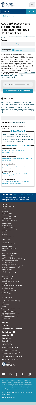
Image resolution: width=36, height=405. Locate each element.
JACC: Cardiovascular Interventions (10, 313)
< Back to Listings (8, 16)
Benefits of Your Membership (9, 229)
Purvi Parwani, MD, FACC (15, 36)
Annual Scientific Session (8, 273)
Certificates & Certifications (9, 264)
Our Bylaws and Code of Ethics (9, 217)
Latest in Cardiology (26, 195)
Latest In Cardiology (9, 243)
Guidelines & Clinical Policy (9, 248)
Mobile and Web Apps (7, 294)
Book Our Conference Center (9, 220)
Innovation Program (7, 213)
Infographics (5, 287)
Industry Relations (6, 218)
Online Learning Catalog (8, 255)
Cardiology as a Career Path (9, 280)
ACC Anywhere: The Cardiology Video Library (13, 259)
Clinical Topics (7, 297)
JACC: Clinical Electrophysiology (10, 316)
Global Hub (4, 234)
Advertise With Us (16, 380)
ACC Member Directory (8, 236)
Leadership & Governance (8, 206)
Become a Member (7, 225)
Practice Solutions (6, 283)
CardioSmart (7, 332)
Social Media (27, 382)
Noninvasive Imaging (18, 122)
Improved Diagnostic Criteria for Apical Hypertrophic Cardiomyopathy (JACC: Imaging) (18, 140)
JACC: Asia (4, 306)
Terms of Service (17, 388)
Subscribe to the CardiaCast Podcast (18, 91)
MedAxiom (6, 335)
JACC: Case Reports (6, 315)
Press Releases (18, 382)
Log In (30, 11)
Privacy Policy (21, 386)
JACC (3, 302)
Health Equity (5, 211)
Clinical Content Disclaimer (15, 384)
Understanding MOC (7, 269)
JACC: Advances (5, 304)
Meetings (4, 271)
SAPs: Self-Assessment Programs (10, 260)
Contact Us (6, 338)
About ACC (5, 204)
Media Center (6, 380)
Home (15, 195)
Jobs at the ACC (5, 215)
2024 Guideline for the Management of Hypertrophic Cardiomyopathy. (18, 75)
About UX (4, 384)
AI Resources (5, 292)
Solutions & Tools (8, 276)
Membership (6, 223)
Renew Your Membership (8, 227)
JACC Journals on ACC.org (11, 301)
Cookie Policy (26, 388)
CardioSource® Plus (7, 262)
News (3, 245)
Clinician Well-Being (7, 278)
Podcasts (4, 250)
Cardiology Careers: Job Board (10, 281)
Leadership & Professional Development (12, 266)
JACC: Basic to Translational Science (11, 308)
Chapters (4, 232)
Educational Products (7, 288)
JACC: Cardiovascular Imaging (9, 311)
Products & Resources (7, 257)
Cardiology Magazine (7, 246)
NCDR (4, 325)
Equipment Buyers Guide (8, 290)
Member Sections (6, 230)
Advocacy (4, 210)
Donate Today (6, 239)
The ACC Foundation (7, 208)
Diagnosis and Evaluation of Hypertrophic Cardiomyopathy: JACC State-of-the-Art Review (16, 135)
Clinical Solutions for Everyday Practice (12, 285)
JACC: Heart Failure (6, 318)
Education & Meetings (9, 253)
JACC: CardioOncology (7, 309)
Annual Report (13, 386)
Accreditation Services (11, 329)
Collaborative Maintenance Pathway (11, 267)
